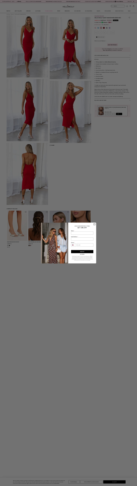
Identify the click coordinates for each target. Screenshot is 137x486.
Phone (73, 242)
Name (72, 230)
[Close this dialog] (94, 224)
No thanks (82, 254)
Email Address (74, 236)
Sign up (82, 251)
